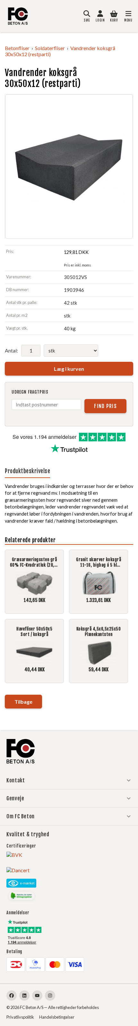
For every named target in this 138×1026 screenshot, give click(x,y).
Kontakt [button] (15, 780)
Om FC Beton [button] (20, 816)
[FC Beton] (18, 16)
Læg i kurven (69, 369)
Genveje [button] (15, 798)
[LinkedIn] (24, 995)
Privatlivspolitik (20, 1017)
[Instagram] (50, 995)
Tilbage (23, 702)
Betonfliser (17, 48)
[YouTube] (37, 995)
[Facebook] (11, 995)
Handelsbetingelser (56, 1017)
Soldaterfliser (50, 48)
